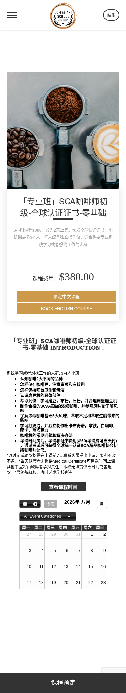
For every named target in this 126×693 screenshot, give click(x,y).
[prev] (24, 504)
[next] (35, 504)
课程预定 (63, 683)
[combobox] (47, 517)
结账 (111, 15)
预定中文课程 (66, 296)
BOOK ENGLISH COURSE (66, 308)
